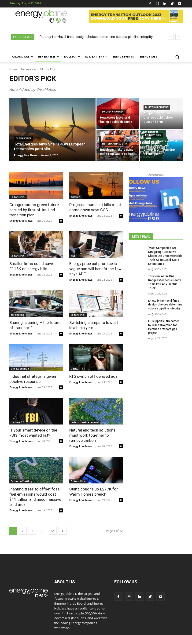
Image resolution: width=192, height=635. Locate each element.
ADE (73, 256)
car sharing (17, 314)
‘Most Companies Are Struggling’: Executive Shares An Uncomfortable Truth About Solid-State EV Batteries (165, 255)
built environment (113, 111)
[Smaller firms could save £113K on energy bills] (36, 244)
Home (13, 69)
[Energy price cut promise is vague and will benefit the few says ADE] (96, 244)
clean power (23, 138)
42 (52, 531)
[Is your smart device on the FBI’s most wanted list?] (36, 411)
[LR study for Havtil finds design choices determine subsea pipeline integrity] (137, 304)
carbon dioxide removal (85, 422)
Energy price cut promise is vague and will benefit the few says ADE (95, 268)
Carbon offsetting (21, 481)
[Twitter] (172, 4)
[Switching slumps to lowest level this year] (96, 303)
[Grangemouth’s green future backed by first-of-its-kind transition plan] (36, 185)
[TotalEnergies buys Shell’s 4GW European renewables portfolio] (52, 129)
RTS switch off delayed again (95, 376)
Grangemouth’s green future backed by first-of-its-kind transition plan (34, 209)
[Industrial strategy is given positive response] (36, 357)
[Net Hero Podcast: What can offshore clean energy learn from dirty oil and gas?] (161, 145)
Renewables (29, 69)
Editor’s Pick (153, 135)
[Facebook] (150, 4)
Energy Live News (21, 220)
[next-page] (62, 531)
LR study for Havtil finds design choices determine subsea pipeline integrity (165, 304)
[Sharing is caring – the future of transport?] (36, 303)
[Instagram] (157, 4)
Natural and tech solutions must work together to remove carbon (92, 435)
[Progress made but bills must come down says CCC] (96, 185)
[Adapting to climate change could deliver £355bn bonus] (161, 113)
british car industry (114, 143)
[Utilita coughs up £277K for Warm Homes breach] (96, 470)
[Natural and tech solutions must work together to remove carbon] (96, 411)
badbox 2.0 (17, 422)
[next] (178, 37)
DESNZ (75, 368)
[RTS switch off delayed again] (96, 357)
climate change (20, 368)
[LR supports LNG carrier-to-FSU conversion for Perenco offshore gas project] (137, 324)
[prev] (171, 37)
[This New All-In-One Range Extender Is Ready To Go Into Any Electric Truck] (137, 280)
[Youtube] (179, 4)
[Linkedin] (165, 4)
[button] (177, 56)
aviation (75, 197)
